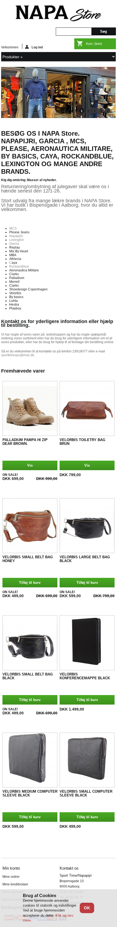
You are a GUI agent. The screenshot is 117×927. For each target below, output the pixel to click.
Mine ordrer (11, 877)
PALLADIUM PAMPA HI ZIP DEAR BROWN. (25, 442)
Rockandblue (19, 266)
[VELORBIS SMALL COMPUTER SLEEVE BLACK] (87, 760)
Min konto (11, 868)
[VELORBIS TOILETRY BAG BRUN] (87, 408)
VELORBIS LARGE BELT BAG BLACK (85, 559)
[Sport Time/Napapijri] (58, 13)
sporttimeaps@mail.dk (17, 355)
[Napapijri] (58, 117)
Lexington (16, 240)
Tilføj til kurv (30, 583)
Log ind (37, 47)
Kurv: (94, 44)
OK (87, 908)
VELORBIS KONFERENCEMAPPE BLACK (85, 676)
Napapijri (16, 236)
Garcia (14, 244)
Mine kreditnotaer (15, 884)
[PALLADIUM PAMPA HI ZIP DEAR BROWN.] (29, 408)
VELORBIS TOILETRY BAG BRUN (82, 442)
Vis (30, 465)
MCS (13, 228)
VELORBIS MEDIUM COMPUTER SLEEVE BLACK (29, 793)
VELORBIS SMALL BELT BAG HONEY (27, 559)
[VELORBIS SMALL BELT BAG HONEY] (29, 525)
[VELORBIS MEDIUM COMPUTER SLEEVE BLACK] (29, 760)
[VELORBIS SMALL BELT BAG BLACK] (29, 642)
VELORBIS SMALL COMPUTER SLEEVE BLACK (86, 793)
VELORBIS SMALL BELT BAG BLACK (27, 676)
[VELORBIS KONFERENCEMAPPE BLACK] (87, 642)
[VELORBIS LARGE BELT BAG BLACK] (87, 525)
